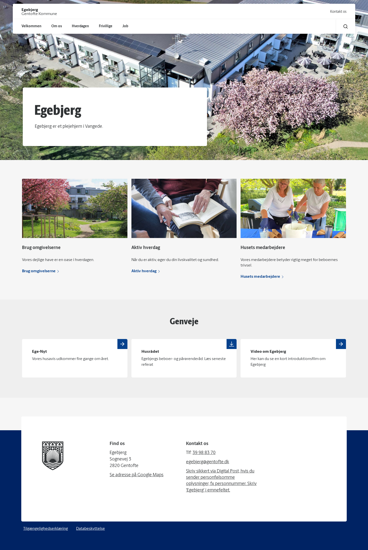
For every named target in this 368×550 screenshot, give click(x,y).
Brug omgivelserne (39, 271)
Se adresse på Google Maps (136, 475)
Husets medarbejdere (260, 277)
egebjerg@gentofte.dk (207, 462)
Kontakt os (338, 12)
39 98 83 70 (204, 453)
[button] (345, 26)
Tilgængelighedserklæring (45, 529)
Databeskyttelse (90, 529)
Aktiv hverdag (143, 271)
